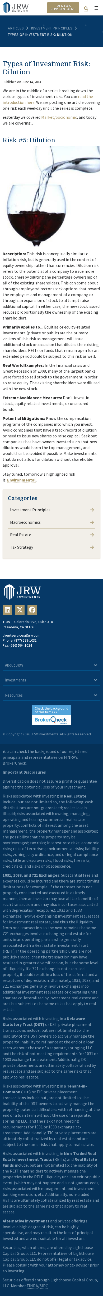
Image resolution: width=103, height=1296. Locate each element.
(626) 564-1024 (21, 645)
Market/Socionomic (59, 117)
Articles (16, 28)
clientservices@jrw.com (21, 635)
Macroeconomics (25, 522)
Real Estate (20, 534)
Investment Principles (52, 28)
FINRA (32, 1285)
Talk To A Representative (63, 7)
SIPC (44, 1285)
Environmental (21, 480)
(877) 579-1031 (25, 640)
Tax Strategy (21, 547)
